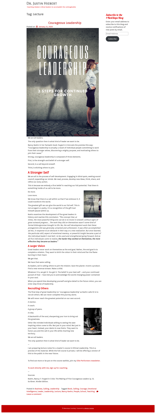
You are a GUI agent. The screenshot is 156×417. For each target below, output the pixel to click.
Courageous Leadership (64, 23)
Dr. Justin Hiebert (42, 3)
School (83, 391)
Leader (40, 391)
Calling (46, 389)
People (76, 391)
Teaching (91, 391)
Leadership (54, 389)
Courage (83, 389)
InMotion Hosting (89, 408)
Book (70, 389)
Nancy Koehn (67, 391)
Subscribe (112, 39)
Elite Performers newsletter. (88, 361)
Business (38, 389)
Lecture (57, 391)
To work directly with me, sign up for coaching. (48, 368)
